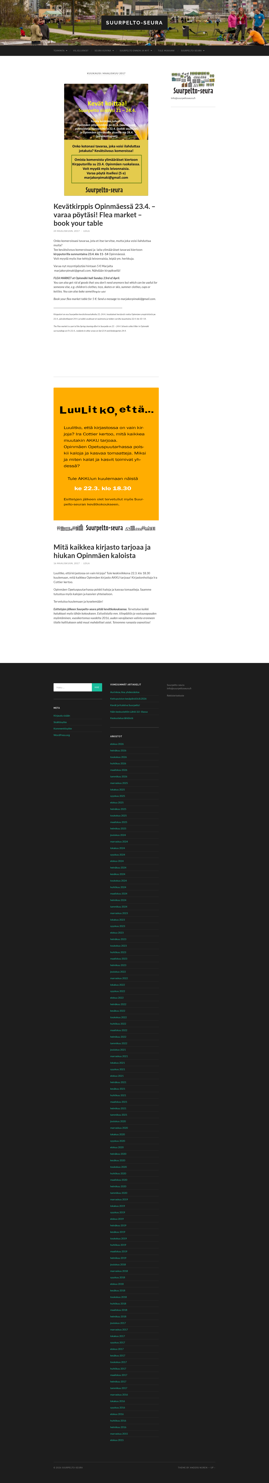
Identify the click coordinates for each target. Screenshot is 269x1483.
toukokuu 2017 (118, 1361)
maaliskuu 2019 (118, 1251)
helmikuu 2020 (118, 1186)
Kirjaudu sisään (62, 715)
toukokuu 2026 (118, 756)
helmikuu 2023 (118, 965)
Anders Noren (199, 1467)
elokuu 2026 (117, 743)
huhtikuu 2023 (118, 952)
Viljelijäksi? (80, 50)
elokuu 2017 (117, 1348)
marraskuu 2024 (119, 841)
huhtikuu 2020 (118, 1173)
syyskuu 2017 (117, 1342)
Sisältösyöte (60, 722)
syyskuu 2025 (117, 795)
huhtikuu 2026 (118, 763)
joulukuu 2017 (118, 1322)
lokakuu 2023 (117, 919)
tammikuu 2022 (118, 1043)
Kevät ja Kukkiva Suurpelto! (125, 705)
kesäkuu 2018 (117, 1290)
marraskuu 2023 (119, 913)
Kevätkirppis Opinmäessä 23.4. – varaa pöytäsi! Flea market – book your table (105, 214)
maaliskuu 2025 (118, 821)
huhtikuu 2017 (118, 1368)
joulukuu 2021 (118, 1049)
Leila (86, 231)
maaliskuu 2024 (118, 893)
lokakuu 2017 (117, 1335)
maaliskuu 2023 (118, 958)
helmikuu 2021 (118, 1108)
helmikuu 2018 (118, 1316)
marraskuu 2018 (119, 1270)
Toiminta (59, 50)
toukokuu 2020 (118, 1166)
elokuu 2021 (117, 1075)
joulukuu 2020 (118, 1121)
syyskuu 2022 (117, 991)
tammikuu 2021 (118, 1114)
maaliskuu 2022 (118, 1030)
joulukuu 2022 (118, 971)
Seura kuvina (103, 50)
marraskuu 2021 (119, 1056)
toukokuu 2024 (118, 880)
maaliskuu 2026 (118, 769)
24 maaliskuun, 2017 (67, 231)
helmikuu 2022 (118, 1036)
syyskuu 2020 (117, 1140)
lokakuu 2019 (117, 1205)
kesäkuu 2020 (117, 1160)
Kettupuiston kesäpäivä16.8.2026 (128, 698)
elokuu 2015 (117, 1439)
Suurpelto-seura (134, 23)
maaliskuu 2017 (118, 1374)
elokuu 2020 (117, 1147)
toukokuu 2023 (118, 945)
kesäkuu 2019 (117, 1231)
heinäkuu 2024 (118, 867)
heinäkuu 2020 (118, 1153)
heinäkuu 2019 (118, 1225)
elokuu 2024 (117, 860)
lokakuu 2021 (117, 1062)
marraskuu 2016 (119, 1394)
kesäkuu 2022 (117, 1010)
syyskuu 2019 (117, 1212)
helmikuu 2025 (118, 828)
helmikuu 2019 (118, 1257)
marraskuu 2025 (119, 782)
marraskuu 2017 (119, 1329)
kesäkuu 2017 (117, 1355)
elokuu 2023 (117, 932)
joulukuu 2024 (118, 834)
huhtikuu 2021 (118, 1095)
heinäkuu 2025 (118, 808)
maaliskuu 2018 (118, 1309)
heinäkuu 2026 (118, 750)
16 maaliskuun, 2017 (67, 563)
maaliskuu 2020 (118, 1179)
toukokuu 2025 (118, 815)
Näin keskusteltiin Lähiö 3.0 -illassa (129, 711)
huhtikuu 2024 (118, 887)
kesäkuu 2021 (117, 1088)
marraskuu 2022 (119, 978)
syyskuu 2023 (117, 925)
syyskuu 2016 (117, 1407)
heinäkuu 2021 (118, 1082)
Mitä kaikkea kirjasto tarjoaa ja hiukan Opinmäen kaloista (102, 551)
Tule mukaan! (166, 50)
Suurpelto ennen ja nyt (134, 50)
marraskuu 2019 (119, 1199)
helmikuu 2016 (118, 1427)
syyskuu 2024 (117, 854)
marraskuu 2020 (119, 1127)
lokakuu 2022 (117, 984)
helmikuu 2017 (118, 1381)
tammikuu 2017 (118, 1387)
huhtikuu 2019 (118, 1244)
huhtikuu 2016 (118, 1420)
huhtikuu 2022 (118, 1023)
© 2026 (58, 1467)
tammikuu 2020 (118, 1192)
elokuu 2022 (117, 997)
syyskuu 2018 (117, 1277)
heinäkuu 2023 (118, 939)
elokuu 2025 (117, 802)
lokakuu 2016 (117, 1401)
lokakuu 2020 (117, 1134)
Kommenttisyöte (63, 728)
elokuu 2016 (117, 1413)
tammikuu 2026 (118, 776)
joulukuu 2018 (118, 1264)
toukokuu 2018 (118, 1296)
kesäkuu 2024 (117, 873)
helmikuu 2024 (118, 899)
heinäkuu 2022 (118, 1004)
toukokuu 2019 (118, 1238)
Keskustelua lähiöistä (121, 718)
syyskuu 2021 (117, 1069)
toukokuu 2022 (118, 1017)
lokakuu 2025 (117, 789)
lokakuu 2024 (117, 847)
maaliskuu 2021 (118, 1101)
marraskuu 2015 (119, 1433)
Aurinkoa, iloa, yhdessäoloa (124, 692)
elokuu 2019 (117, 1218)
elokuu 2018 (117, 1283)
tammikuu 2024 (118, 906)
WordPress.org (62, 734)
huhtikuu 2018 (118, 1303)
